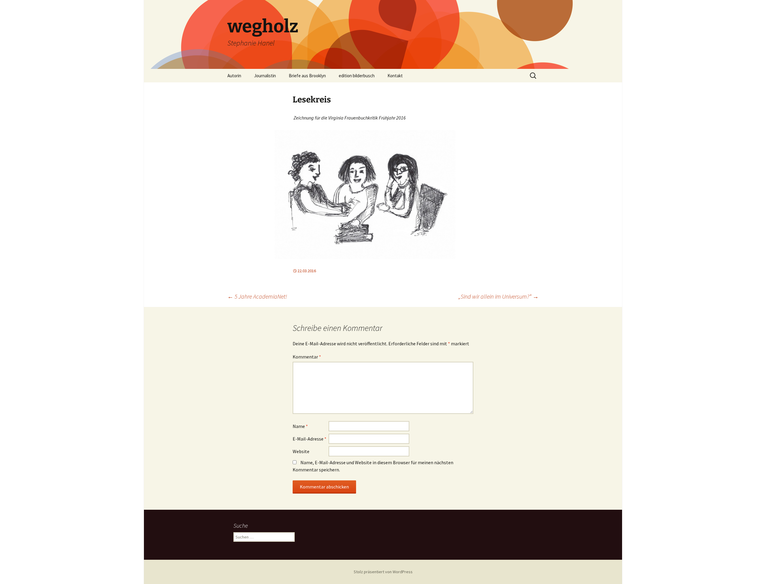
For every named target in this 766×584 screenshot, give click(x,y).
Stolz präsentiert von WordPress (383, 571)
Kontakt (395, 75)
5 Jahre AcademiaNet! (257, 296)
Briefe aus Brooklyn (307, 75)
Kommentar (307, 357)
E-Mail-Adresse (309, 439)
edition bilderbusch (357, 75)
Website (301, 451)
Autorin (234, 75)
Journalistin (265, 75)
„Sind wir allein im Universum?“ (498, 296)
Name (300, 426)
